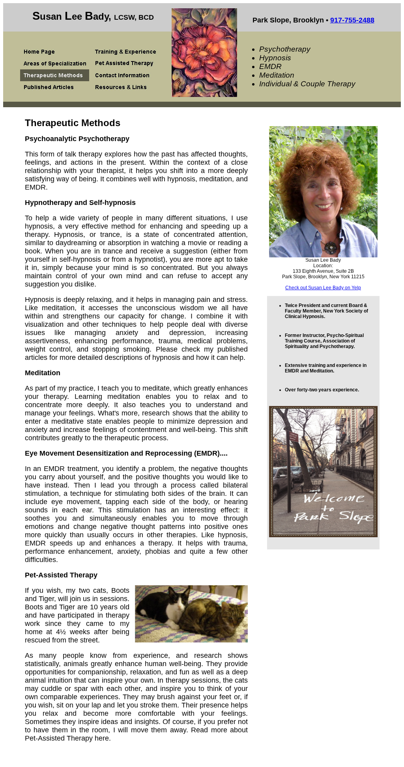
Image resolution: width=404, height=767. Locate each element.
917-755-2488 (352, 20)
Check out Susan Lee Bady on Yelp (323, 287)
